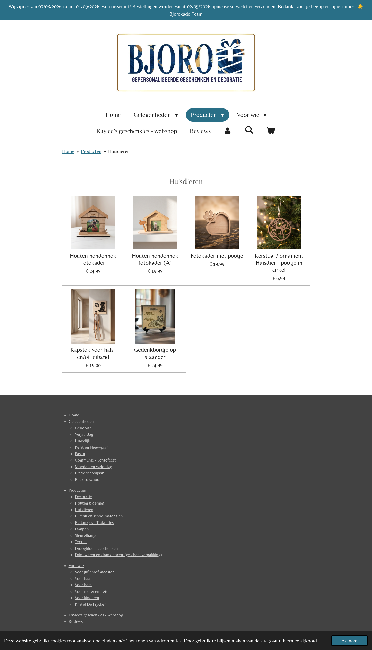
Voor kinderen (87, 597)
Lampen (82, 528)
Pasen (80, 453)
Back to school (87, 479)
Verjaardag (84, 434)
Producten (91, 151)
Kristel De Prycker (90, 604)
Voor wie (76, 565)
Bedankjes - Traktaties (94, 522)
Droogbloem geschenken (96, 548)
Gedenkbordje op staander (155, 353)
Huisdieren (119, 151)
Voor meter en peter (92, 591)
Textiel (81, 541)
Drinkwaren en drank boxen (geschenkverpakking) (118, 554)
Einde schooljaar (89, 472)
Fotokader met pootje (217, 255)
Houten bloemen (89, 503)
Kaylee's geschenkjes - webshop (96, 614)
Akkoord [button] (349, 640)
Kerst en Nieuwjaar (91, 447)
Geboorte (83, 427)
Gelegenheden (81, 421)
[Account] (227, 131)
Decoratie (83, 496)
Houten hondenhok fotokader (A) (155, 259)
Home (68, 151)
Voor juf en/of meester (94, 571)
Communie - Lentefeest (95, 460)
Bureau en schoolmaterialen (99, 515)
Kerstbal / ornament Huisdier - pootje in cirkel (279, 262)
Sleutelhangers (87, 535)
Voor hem (83, 584)
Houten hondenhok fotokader (93, 259)
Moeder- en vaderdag (93, 466)
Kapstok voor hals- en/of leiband (93, 353)
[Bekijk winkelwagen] (270, 131)
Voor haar (83, 578)
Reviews (76, 621)
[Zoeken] (249, 130)
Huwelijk (82, 440)
